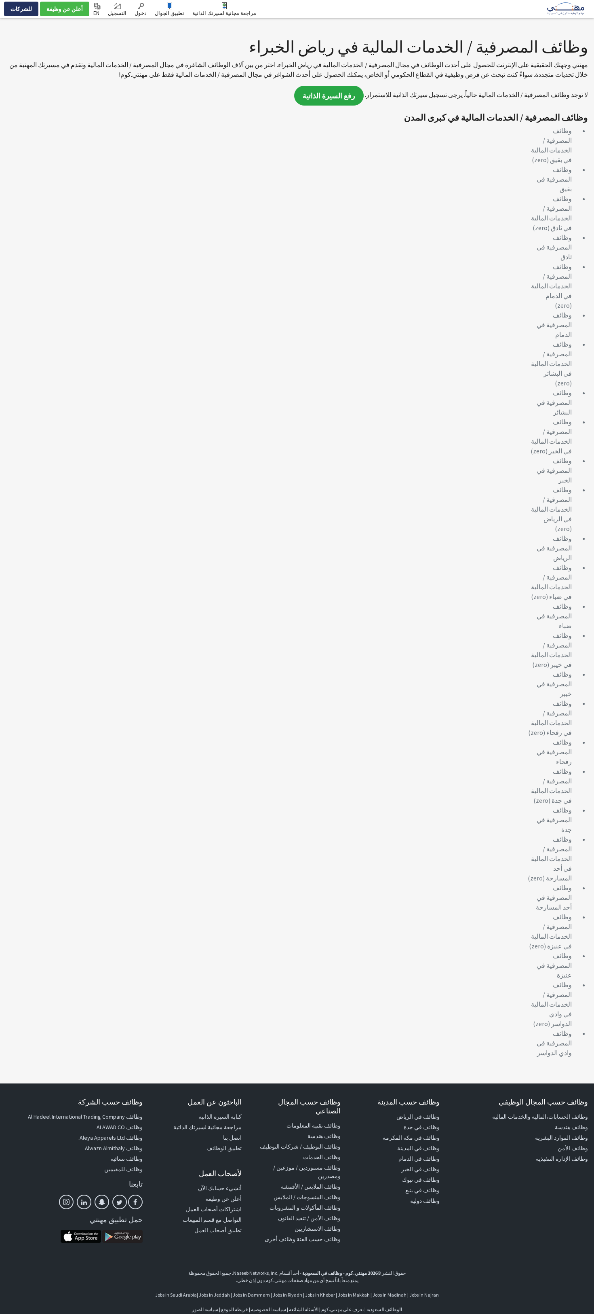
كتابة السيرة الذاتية (220, 1116)
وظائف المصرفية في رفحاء (554, 752)
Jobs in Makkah (354, 1295)
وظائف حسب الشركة (110, 1102)
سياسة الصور (205, 1309)
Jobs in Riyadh (287, 1295)
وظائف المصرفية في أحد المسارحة (554, 897)
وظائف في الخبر (420, 1169)
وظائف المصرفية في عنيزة (554, 965)
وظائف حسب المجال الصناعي (309, 1106)
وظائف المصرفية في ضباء (554, 616)
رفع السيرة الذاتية (329, 95)
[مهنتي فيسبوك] (135, 1202)
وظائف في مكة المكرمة (411, 1137)
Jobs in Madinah (390, 1295)
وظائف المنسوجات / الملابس (307, 1197)
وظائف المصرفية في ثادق (554, 247)
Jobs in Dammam (251, 1295)
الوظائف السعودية (384, 1309)
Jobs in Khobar (320, 1295)
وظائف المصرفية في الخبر (554, 470)
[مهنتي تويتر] (119, 1202)
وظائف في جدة (422, 1127)
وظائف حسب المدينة (408, 1102)
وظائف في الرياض (418, 1116)
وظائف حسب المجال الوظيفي (543, 1102)
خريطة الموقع (234, 1309)
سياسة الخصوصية (268, 1309)
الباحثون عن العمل (214, 1102)
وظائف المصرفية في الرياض (554, 548)
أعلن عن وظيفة (64, 9)
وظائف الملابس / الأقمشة (311, 1186)
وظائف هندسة (571, 1127)
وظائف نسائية (126, 1158)
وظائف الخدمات (322, 1157)
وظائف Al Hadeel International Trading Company (85, 1116)
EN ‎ (97, 13)
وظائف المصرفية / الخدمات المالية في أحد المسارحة (551, 858)
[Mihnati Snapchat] (102, 1202)
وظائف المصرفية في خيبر (554, 684)
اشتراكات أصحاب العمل (214, 1209)
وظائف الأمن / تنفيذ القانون (309, 1218)
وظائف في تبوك (421, 1179)
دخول (141, 13)
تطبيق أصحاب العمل (218, 1230)
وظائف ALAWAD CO (120, 1127)
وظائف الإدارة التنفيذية (562, 1158)
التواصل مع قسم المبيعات (212, 1219)
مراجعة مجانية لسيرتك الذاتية (224, 13)
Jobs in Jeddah (214, 1295)
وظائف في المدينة (418, 1148)
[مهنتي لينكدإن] (84, 1202)
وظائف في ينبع (422, 1190)
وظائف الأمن (573, 1148)
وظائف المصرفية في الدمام (554, 325)
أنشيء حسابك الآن (220, 1188)
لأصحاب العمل (220, 1173)
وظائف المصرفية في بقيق (554, 179)
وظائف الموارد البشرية (561, 1137)
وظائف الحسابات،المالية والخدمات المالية (540, 1116)
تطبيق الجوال (169, 13)
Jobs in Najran (424, 1295)
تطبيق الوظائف (224, 1148)
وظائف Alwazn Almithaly (114, 1148)
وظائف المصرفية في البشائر (554, 402)
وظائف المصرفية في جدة (554, 820)
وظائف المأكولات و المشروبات (305, 1207)
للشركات (21, 9)
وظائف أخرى (280, 1239)
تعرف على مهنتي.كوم (342, 1309)
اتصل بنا (232, 1137)
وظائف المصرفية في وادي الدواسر (554, 1043)
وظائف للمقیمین (123, 1169)
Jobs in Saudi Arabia (176, 1295)
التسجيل (117, 13)
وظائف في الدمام (419, 1158)
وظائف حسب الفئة (319, 1239)
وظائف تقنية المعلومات (313, 1125)
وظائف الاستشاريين (318, 1228)
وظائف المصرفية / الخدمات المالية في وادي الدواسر (551, 1004)
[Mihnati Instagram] (66, 1202)
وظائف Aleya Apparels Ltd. (110, 1137)
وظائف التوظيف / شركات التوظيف (300, 1146)
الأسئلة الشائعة (303, 1309)
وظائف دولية (425, 1200)
